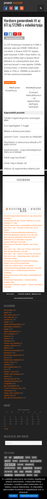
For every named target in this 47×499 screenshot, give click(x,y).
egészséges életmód (11, 327)
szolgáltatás (8, 384)
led (35, 475)
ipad (21, 471)
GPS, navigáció (9, 334)
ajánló (6, 312)
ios (15, 471)
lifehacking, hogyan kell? (13, 355)
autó (7, 461)
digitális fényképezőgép (12, 324)
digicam (20, 464)
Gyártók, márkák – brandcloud (29, 294)
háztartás (7, 341)
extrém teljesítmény (11, 331)
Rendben (13, 496)
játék (37, 471)
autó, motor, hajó (10, 315)
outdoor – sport (9, 372)
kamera (9, 475)
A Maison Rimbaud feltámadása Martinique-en (20, 232)
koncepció (7, 353)
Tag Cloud (10, 294)
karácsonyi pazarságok (12, 350)
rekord (6, 376)
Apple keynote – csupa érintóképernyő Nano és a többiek (22, 151)
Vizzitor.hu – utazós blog (25, 210)
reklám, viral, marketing (12, 374)
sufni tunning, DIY (10, 379)
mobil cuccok (8, 362)
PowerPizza (11, 90)
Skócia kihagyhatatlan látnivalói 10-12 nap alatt (20, 235)
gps (19, 468)
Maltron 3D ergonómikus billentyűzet (22, 169)
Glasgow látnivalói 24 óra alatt (14, 242)
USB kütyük (8, 391)
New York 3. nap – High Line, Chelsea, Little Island (22, 249)
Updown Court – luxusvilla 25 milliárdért (23, 137)
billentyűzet (24, 461)
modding (7, 365)
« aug (6, 429)
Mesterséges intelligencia (13, 360)
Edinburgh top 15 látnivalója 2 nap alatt (18, 240)
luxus (6, 357)
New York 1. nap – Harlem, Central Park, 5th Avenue (22, 254)
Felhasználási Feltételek (23, 298)
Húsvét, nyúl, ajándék (11, 343)
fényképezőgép (10, 468)
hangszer (7, 336)
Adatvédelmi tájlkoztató (29, 496)
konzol (29, 475)
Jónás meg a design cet (15, 163)
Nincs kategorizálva (11, 367)
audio (34, 457)
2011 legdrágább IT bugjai (16, 126)
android (18, 457)
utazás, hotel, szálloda (12, 393)
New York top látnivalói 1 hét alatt (15, 251)
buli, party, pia (9, 317)
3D (6, 457)
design (6, 322)
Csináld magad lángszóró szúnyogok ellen (22, 119)
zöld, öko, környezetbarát (13, 398)
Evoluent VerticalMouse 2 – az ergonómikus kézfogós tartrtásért (33, 99)
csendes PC (8, 320)
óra (5, 369)
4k (10, 457)
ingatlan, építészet (10, 346)
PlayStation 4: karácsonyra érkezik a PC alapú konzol (23, 143)
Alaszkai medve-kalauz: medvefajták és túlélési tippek (23, 225)
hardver (6, 339)
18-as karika (8, 310)
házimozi (38, 468)
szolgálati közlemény (11, 381)
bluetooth (36, 461)
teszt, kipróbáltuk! (10, 386)
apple (28, 457)
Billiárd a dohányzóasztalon (17, 131)
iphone (29, 471)
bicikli (15, 461)
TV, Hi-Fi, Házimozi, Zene (13, 388)
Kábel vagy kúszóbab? (15, 158)
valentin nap (8, 395)
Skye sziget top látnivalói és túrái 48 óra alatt (19, 237)
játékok (6, 348)
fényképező (29, 464)
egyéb (6, 329)
